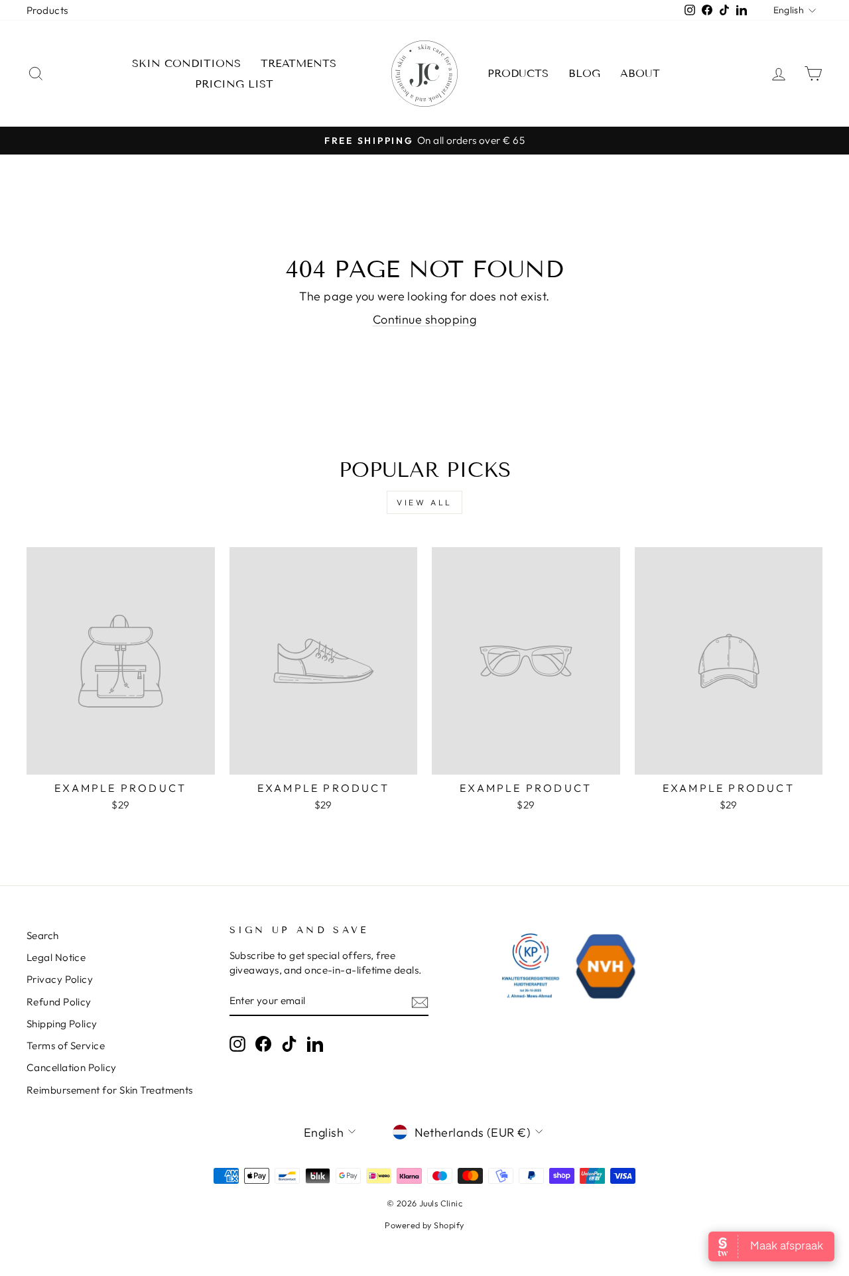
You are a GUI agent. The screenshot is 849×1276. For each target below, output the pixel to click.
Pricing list (234, 84)
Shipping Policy (62, 1023)
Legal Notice (56, 957)
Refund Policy (59, 1001)
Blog (584, 73)
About (640, 73)
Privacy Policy (60, 979)
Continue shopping (425, 319)
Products (47, 10)
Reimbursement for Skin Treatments (110, 1090)
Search (43, 935)
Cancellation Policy (72, 1067)
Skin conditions (186, 63)
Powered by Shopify (424, 1225)
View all (424, 502)
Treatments (298, 63)
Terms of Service (66, 1045)
